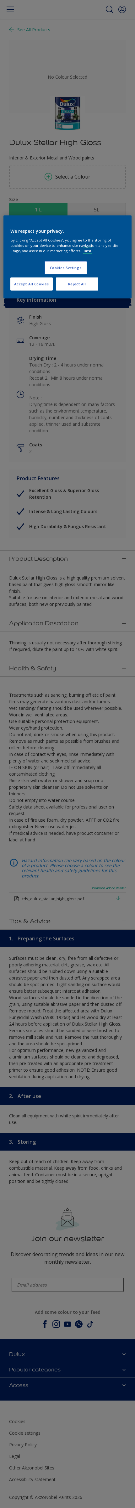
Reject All (77, 283)
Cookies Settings (66, 267)
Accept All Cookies (31, 283)
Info (87, 250)
